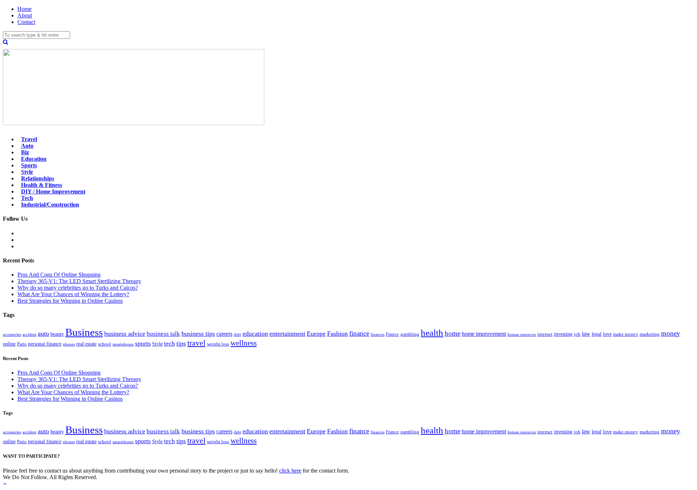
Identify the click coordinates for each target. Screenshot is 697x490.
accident (29, 334)
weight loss (218, 344)
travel (196, 342)
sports (143, 343)
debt (237, 334)
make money (625, 334)
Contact (26, 22)
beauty (57, 334)
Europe (316, 333)
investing (563, 334)
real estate (86, 344)
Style (157, 344)
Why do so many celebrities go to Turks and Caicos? (77, 288)
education (255, 333)
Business (84, 332)
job (577, 334)
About (24, 15)
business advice (124, 333)
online (9, 344)
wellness (244, 343)
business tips (198, 333)
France (392, 334)
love (607, 334)
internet (545, 334)
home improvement (484, 334)
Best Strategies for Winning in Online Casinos (70, 301)
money (670, 333)
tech (169, 343)
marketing (650, 334)
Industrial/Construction (50, 204)
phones (69, 344)
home (452, 333)
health (432, 332)
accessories (12, 334)
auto (43, 333)
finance (359, 333)
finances (377, 334)
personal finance (44, 344)
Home (24, 9)
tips (181, 343)
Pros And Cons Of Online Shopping (59, 274)
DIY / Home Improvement (53, 191)
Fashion (337, 333)
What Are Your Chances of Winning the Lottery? (73, 294)
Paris (22, 344)
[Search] (5, 42)
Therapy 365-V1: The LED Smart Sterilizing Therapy (79, 281)
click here (290, 470)
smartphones (123, 344)
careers (224, 334)
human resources (522, 334)
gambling (409, 334)
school (104, 344)
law (586, 334)
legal (597, 334)
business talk (163, 333)
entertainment (287, 333)
